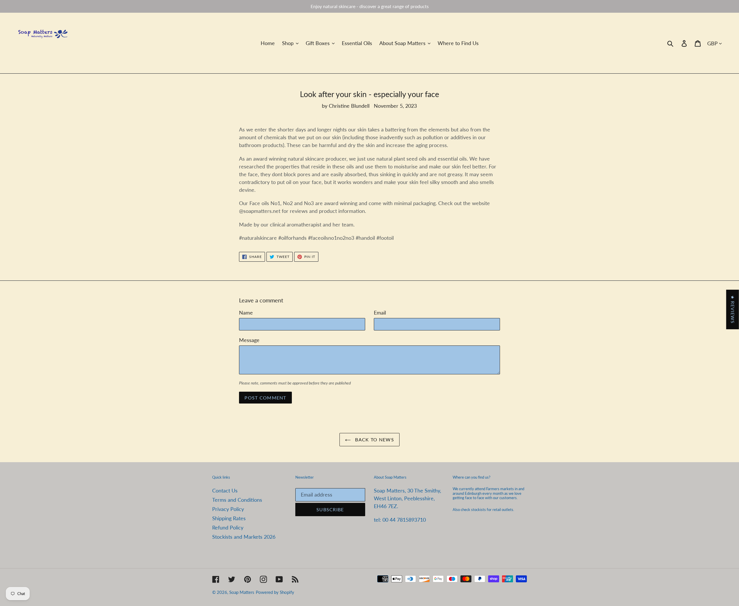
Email (380, 312)
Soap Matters (241, 592)
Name (246, 312)
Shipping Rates (229, 518)
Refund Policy (227, 527)
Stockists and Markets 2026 (243, 536)
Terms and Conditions (237, 500)
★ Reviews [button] (733, 309)
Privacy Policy (228, 509)
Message (249, 340)
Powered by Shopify (275, 592)
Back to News (374, 439)
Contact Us (225, 490)
